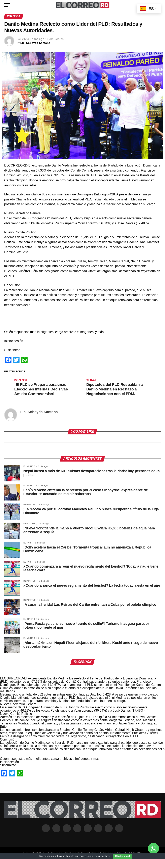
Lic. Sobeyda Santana (35, 42)
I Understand (122, 856)
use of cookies (101, 856)
